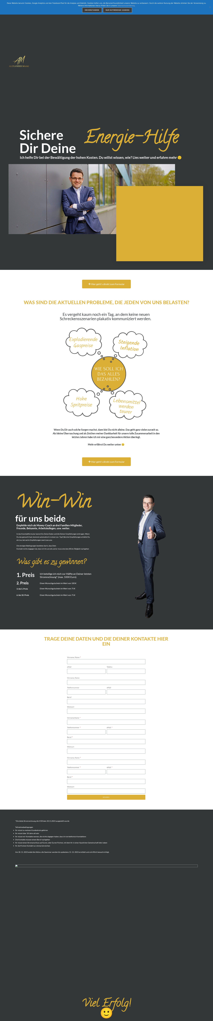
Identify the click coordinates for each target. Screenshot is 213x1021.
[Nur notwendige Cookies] (210, 7)
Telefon (109, 667)
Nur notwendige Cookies (117, 10)
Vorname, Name (73, 657)
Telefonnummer (73, 688)
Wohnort (70, 707)
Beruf (69, 697)
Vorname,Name (73, 718)
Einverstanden (92, 10)
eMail (69, 667)
